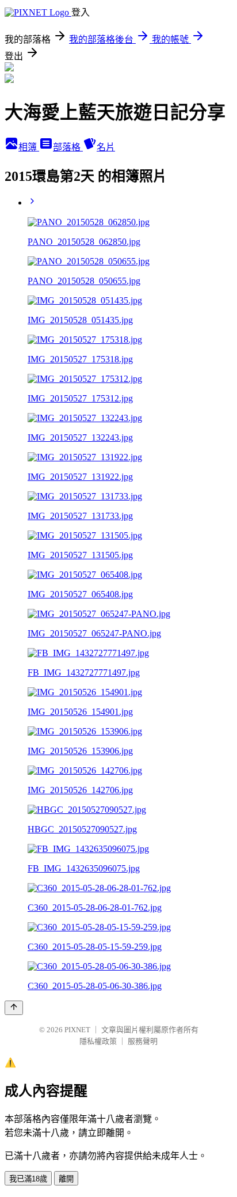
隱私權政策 (98, 1041)
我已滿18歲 (28, 1179)
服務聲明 (143, 1041)
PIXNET (77, 1029)
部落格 (68, 147)
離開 (66, 1179)
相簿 (28, 147)
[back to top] (14, 1008)
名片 (106, 147)
